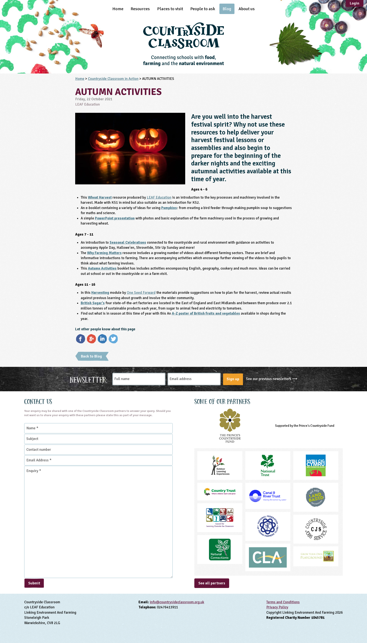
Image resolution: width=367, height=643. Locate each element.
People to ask (202, 8)
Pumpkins (169, 208)
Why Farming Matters (104, 253)
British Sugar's (93, 303)
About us (247, 8)
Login (354, 3)
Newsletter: (88, 379)
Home (117, 8)
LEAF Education (159, 197)
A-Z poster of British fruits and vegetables (206, 313)
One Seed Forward (141, 292)
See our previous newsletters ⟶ (271, 379)
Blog (227, 8)
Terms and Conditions (283, 602)
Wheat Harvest (100, 197)
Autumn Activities (102, 268)
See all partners (211, 583)
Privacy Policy (277, 607)
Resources (140, 8)
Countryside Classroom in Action (113, 78)
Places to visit (170, 8)
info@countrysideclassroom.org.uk (177, 602)
